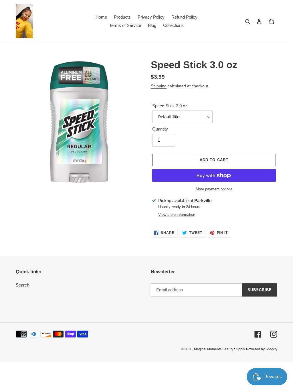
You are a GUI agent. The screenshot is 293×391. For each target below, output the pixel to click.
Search (22, 285)
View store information (176, 214)
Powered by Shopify (261, 349)
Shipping (159, 86)
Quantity (160, 129)
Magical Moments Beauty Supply (219, 349)
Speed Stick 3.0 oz (169, 105)
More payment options (214, 189)
